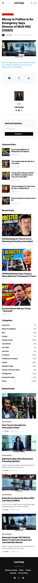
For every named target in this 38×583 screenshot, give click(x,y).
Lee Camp (19, 2)
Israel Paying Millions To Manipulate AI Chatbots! (20, 150)
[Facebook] (14, 578)
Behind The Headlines (9, 329)
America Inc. (6, 325)
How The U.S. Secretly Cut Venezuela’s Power (14, 426)
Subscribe (18, 134)
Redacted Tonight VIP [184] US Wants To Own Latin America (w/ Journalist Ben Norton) (17, 540)
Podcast (4, 362)
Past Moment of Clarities (10, 358)
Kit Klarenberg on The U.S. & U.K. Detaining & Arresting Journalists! (17, 240)
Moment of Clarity (11, 570)
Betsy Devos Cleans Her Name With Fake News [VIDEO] (18, 499)
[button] (3, 3)
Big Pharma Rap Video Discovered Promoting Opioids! (17, 460)
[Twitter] (19, 578)
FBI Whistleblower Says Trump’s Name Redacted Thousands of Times (19, 275)
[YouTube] (23, 578)
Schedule (13, 573)
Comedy (4, 336)
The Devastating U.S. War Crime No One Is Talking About (23, 187)
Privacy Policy (23, 573)
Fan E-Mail (5, 347)
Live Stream (5, 355)
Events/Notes (6, 344)
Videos (4, 381)
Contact (28, 570)
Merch (21, 570)
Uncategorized (8, 14)
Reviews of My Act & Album (11, 370)
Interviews (5, 351)
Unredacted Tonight (8, 377)
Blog (3, 332)
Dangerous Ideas (7, 340)
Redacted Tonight (7, 366)
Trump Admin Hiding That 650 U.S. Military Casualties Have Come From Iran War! (22, 175)
